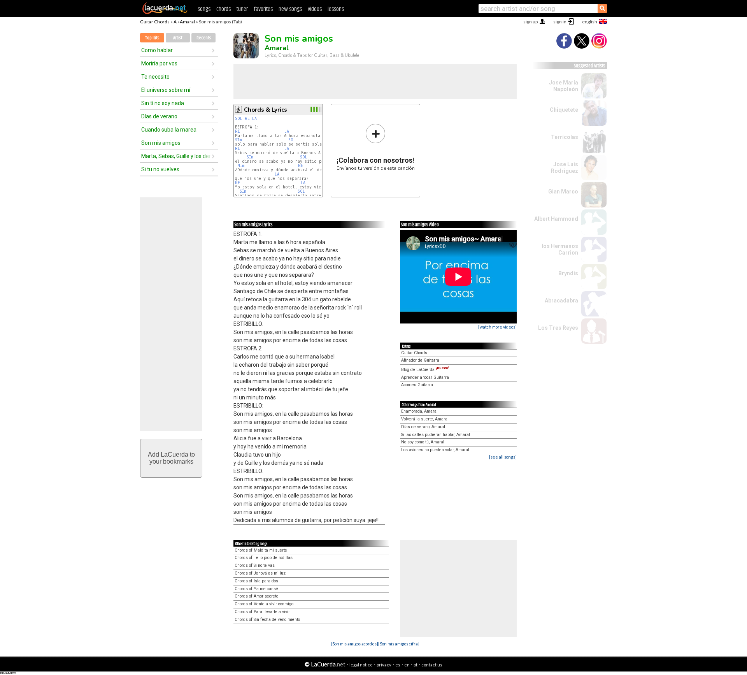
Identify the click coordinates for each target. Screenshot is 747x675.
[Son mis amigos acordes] (354, 643)
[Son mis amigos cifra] (398, 643)
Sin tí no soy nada (162, 103)
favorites (263, 9)
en (407, 664)
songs (204, 9)
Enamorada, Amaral (419, 411)
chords (223, 9)
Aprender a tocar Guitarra (425, 377)
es (397, 664)
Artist (177, 38)
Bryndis (568, 273)
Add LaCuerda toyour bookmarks (171, 458)
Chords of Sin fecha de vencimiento (267, 619)
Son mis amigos (161, 143)
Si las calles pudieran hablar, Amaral (435, 434)
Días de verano (159, 116)
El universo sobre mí (165, 90)
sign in (559, 22)
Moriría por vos (159, 63)
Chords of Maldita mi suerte (261, 550)
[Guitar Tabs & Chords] (165, 12)
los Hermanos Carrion (560, 249)
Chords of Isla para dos (256, 581)
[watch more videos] (497, 326)
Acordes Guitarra (417, 384)
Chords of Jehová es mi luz (260, 573)
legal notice (361, 664)
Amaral (187, 22)
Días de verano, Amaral (423, 426)
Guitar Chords (155, 22)
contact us (431, 664)
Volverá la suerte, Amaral (425, 419)
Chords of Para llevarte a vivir (262, 611)
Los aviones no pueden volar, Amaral (435, 449)
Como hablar (157, 50)
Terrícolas (564, 137)
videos (315, 9)
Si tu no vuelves (160, 169)
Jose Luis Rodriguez (564, 167)
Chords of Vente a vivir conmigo (264, 603)
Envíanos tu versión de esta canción (376, 147)
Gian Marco (563, 191)
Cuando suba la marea (168, 130)
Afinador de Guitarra (420, 360)
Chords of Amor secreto (256, 596)
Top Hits (152, 38)
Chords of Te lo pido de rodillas (264, 557)
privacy (384, 664)
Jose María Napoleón (563, 85)
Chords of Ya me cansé (256, 588)
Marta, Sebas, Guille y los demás (176, 156)
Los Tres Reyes (558, 328)
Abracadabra (561, 300)
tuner (242, 9)
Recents (203, 38)
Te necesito (155, 77)
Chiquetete (564, 110)
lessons (336, 9)
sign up (530, 22)
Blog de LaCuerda (425, 369)
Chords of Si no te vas (255, 565)
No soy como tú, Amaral (422, 442)
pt (415, 664)
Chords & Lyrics (265, 110)
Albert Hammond (556, 219)
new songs (290, 9)
